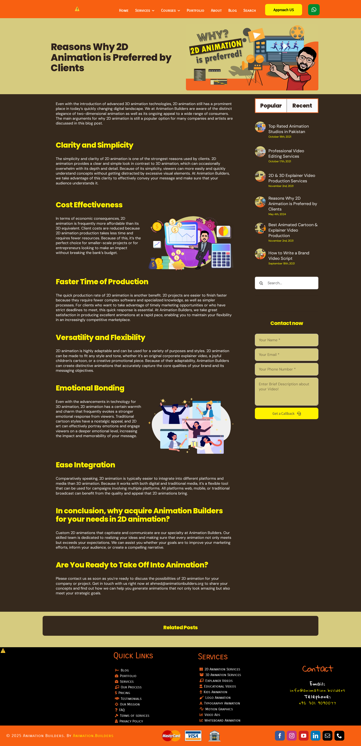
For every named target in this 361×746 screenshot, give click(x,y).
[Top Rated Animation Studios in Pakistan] (260, 125)
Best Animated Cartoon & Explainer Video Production (293, 230)
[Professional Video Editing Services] (260, 149)
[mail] (327, 736)
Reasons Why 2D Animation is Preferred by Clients (292, 203)
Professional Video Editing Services (286, 153)
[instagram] (292, 736)
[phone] (339, 736)
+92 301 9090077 (317, 703)
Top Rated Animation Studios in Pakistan (288, 128)
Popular (271, 105)
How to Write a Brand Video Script (288, 255)
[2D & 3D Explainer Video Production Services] (260, 174)
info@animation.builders (318, 690)
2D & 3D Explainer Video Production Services (291, 178)
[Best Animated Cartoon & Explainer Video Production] (260, 226)
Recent (302, 105)
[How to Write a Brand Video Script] (260, 252)
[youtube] (304, 736)
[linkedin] (315, 736)
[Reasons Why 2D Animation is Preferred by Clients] (260, 200)
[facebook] (280, 736)
